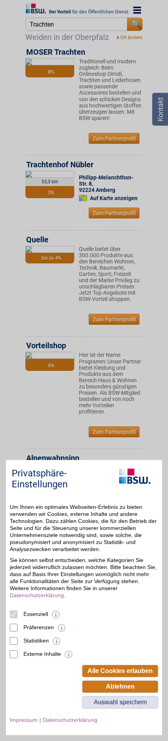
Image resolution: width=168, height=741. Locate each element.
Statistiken (36, 640)
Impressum (24, 720)
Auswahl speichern (120, 702)
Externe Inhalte (42, 654)
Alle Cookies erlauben (120, 671)
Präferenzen (38, 627)
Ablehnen (120, 686)
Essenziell (35, 614)
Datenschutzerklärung (37, 595)
